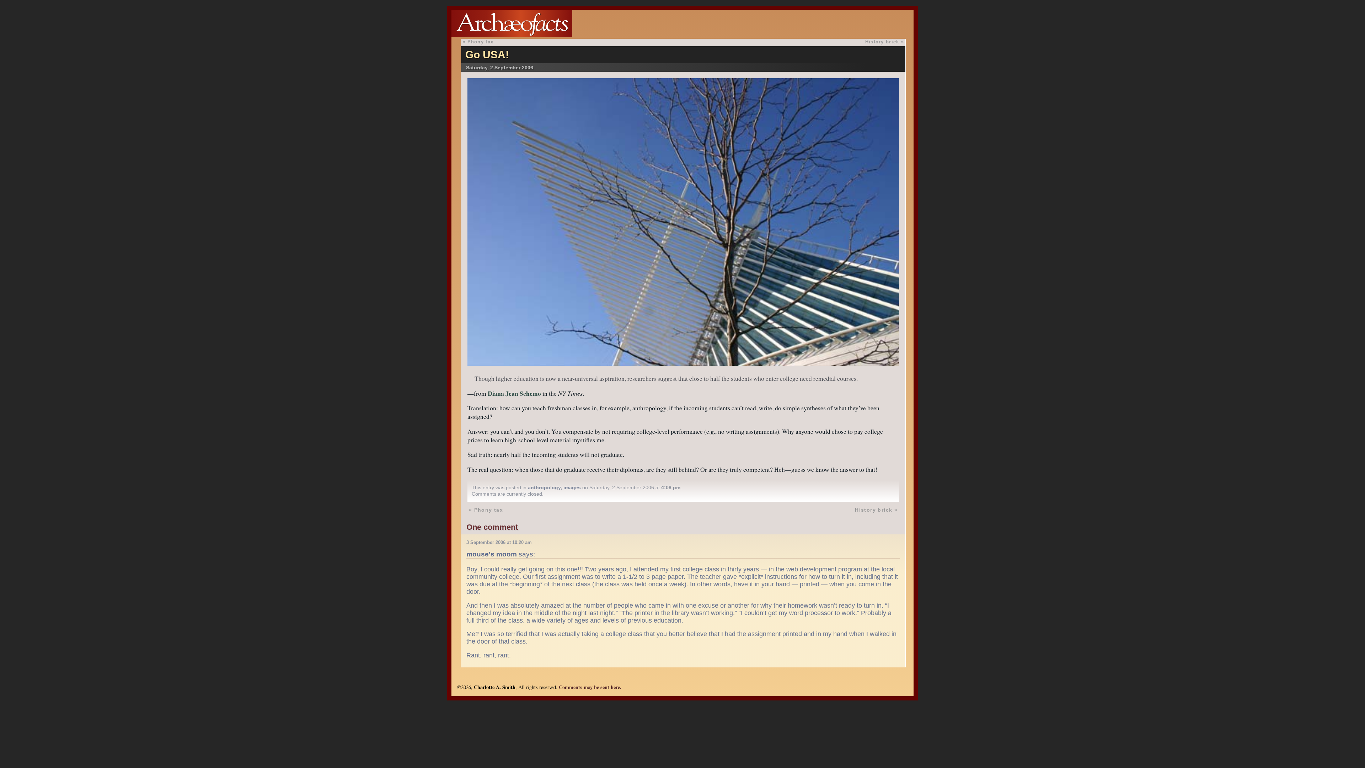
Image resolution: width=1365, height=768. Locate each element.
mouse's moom (491, 554)
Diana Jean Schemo (514, 393)
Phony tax (480, 41)
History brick (882, 41)
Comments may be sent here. (590, 687)
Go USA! (487, 54)
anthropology (544, 487)
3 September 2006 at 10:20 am (499, 542)
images (572, 487)
